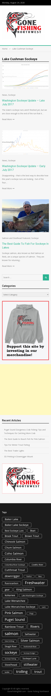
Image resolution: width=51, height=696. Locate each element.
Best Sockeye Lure (14, 530)
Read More (7, 119)
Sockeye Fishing (10, 659)
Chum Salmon (13, 547)
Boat (32, 530)
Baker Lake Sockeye (17, 525)
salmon (11, 633)
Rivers (34, 626)
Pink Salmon (14, 613)
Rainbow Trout (14, 627)
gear (7, 589)
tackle (7, 672)
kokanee (10, 595)
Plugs (31, 613)
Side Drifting (9, 641)
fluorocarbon (11, 583)
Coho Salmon (14, 553)
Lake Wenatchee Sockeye (20, 606)
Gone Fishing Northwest (38, 691)
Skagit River (11, 646)
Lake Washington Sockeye (32, 595)
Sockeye (12, 95)
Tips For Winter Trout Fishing (17, 445)
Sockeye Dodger (29, 653)
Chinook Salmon (15, 541)
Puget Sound (15, 619)
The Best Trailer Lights (14, 450)
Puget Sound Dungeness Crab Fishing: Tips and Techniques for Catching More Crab (25, 431)
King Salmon (24, 589)
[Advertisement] (25, 389)
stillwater (31, 664)
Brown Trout (32, 536)
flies (40, 576)
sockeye (11, 652)
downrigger (12, 576)
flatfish (29, 576)
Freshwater (35, 582)
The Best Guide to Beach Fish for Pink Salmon (24, 439)
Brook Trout (11, 536)
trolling (22, 671)
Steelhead (11, 664)
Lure (44, 607)
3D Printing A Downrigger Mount (18, 456)
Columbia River (13, 559)
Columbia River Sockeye (15, 564)
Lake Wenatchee (15, 601)
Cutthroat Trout (15, 570)
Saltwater (30, 634)
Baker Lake (11, 519)
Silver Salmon (30, 640)
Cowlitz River (37, 564)
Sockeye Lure (29, 658)
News (4, 95)
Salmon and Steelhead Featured (16, 238)
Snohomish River (30, 646)
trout (38, 671)
